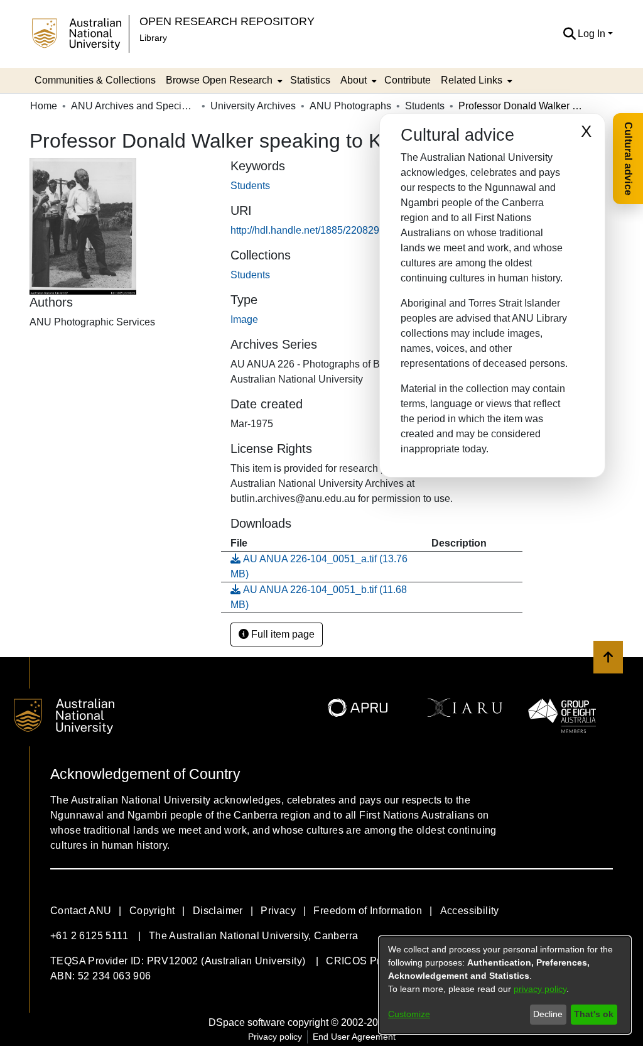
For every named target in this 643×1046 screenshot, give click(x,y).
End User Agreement (354, 1037)
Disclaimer (218, 910)
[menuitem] (223, 80)
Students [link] (425, 106)
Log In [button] (593, 33)
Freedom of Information (367, 910)
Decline (548, 1014)
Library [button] (153, 38)
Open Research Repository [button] (227, 21)
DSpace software (246, 1022)
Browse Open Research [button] (219, 80)
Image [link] (244, 319)
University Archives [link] (253, 106)
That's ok (593, 1014)
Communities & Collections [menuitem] (95, 80)
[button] (569, 33)
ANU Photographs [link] (350, 106)
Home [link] (43, 106)
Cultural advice (628, 158)
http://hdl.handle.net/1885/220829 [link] (304, 230)
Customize (409, 1014)
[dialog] (504, 985)
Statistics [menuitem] (310, 80)
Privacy (278, 910)
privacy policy (540, 989)
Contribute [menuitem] (407, 80)
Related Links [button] (471, 80)
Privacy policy (275, 1037)
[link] (250, 275)
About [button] (353, 80)
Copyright (152, 910)
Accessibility (469, 910)
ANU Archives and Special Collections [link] (134, 106)
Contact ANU (80, 910)
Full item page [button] (282, 634)
